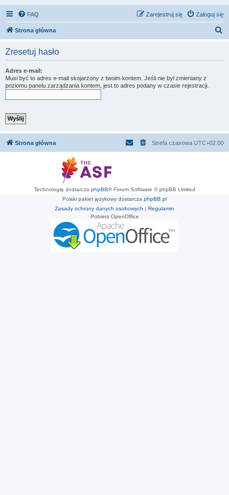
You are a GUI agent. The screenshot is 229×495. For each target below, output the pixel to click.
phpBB (99, 189)
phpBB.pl (155, 199)
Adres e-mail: (24, 70)
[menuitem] (28, 14)
